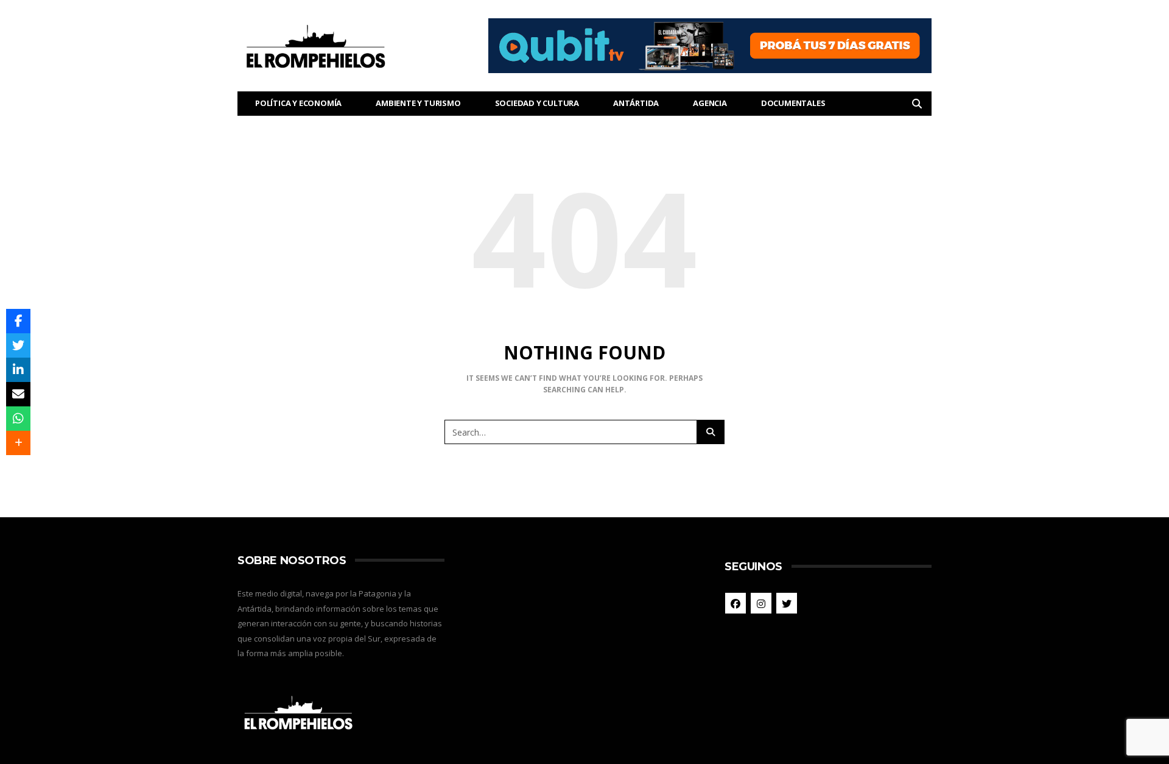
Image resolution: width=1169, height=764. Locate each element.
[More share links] (18, 443)
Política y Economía (298, 102)
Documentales (793, 102)
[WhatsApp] (18, 418)
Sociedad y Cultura (537, 102)
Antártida (636, 102)
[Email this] (18, 394)
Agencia (710, 102)
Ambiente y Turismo (418, 102)
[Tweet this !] (18, 345)
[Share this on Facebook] (18, 321)
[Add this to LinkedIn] (18, 370)
